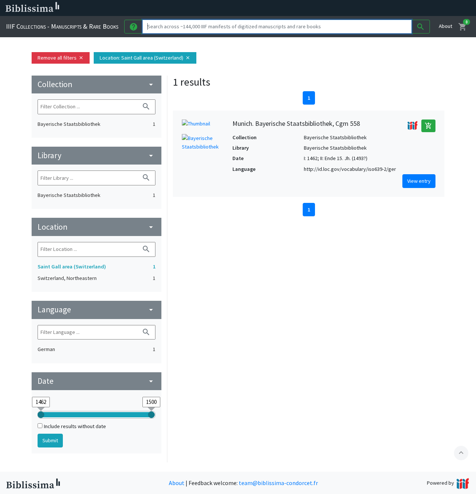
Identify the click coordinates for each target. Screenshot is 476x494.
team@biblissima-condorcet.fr (278, 483)
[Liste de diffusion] (345, 8)
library (96, 155)
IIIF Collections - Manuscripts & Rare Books (62, 26)
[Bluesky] (369, 8)
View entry (419, 181)
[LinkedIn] (357, 8)
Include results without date (75, 426)
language (96, 310)
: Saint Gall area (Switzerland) (145, 57)
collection (96, 84)
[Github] (405, 8)
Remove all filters (61, 57)
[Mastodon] (381, 8)
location (96, 227)
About (445, 26)
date (96, 381)
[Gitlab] (416, 8)
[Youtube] (393, 8)
